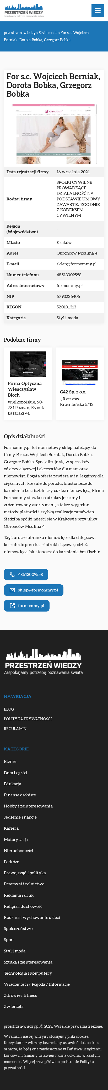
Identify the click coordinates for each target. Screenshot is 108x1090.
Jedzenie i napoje (20, 817)
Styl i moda (67, 318)
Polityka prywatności (28, 719)
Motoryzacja (16, 840)
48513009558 (69, 275)
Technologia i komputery (28, 973)
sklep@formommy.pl (77, 264)
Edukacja (12, 784)
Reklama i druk (19, 895)
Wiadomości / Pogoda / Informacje (37, 984)
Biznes (10, 761)
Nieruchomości (18, 851)
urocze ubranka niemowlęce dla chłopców (54, 537)
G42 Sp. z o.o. (73, 392)
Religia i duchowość (23, 906)
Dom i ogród (15, 773)
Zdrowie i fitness (20, 995)
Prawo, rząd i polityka (25, 873)
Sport (9, 940)
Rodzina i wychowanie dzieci (32, 917)
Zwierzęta (14, 1006)
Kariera (11, 828)
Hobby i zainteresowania (28, 806)
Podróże (11, 862)
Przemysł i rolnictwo (24, 884)
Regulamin (15, 729)
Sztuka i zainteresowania (28, 962)
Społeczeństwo (18, 929)
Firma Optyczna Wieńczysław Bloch (25, 389)
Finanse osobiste (20, 795)
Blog (9, 709)
